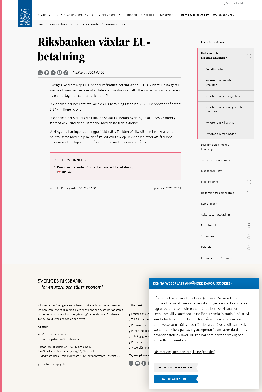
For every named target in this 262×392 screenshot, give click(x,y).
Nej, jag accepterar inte (175, 367)
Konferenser (209, 204)
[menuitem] (238, 3)
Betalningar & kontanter (74, 15)
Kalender (207, 247)
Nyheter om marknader (220, 134)
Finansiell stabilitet (140, 15)
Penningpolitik (109, 15)
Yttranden (207, 236)
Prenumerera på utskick (216, 258)
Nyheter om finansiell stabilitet (219, 82)
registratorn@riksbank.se (64, 339)
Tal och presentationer (215, 160)
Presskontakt (209, 225)
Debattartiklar (214, 69)
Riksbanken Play (211, 171)
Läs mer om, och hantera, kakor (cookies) (184, 351)
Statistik (44, 15)
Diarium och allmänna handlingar (215, 147)
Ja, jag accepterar (175, 379)
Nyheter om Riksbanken (220, 122)
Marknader (168, 15)
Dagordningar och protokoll (218, 193)
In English (238, 3)
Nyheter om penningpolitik (222, 96)
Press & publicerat (195, 15)
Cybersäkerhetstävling (215, 214)
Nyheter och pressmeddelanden (214, 56)
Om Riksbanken (224, 15)
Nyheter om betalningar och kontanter (223, 109)
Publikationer (209, 182)
